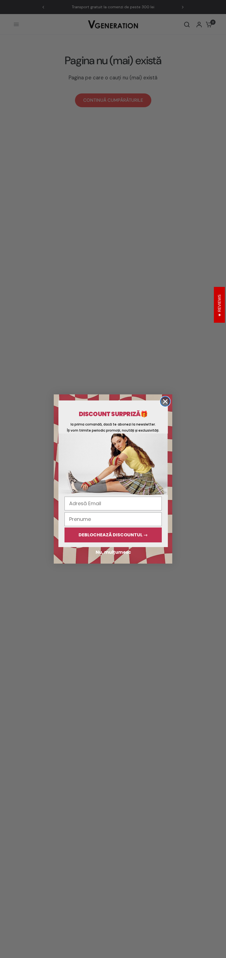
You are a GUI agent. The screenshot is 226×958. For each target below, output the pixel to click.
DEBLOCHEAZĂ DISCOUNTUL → (113, 535)
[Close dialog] (165, 401)
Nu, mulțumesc (113, 552)
